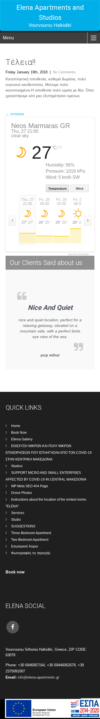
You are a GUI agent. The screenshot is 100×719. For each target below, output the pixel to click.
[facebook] (12, 627)
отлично (15, 114)
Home (15, 426)
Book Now (19, 433)
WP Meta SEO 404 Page (29, 486)
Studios (16, 466)
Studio (16, 520)
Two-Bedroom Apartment (29, 540)
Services (17, 513)
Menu (8, 37)
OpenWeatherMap (78, 254)
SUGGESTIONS (23, 526)
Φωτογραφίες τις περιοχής (31, 553)
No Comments (64, 72)
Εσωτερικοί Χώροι (24, 546)
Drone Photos (21, 493)
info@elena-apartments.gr (38, 677)
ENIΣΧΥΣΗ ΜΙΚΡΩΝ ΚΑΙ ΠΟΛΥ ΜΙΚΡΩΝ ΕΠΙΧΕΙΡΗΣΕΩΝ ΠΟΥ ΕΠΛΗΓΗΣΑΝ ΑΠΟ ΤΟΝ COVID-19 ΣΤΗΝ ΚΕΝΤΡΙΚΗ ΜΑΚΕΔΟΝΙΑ (49, 452)
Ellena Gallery (21, 439)
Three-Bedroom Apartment (31, 533)
